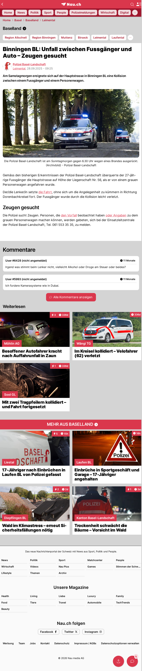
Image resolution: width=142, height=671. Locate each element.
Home (7, 20)
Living (33, 596)
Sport (62, 560)
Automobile (94, 602)
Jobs (33, 643)
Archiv (62, 572)
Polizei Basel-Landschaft (29, 64)
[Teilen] (118, 661)
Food (4, 602)
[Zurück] (2, 4)
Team (22, 643)
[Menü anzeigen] (139, 4)
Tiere (33, 602)
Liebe (62, 596)
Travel (62, 602)
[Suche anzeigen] (132, 4)
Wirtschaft (7, 566)
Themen (35, 572)
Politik (34, 560)
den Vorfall (69, 215)
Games (91, 566)
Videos (34, 566)
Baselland (31, 20)
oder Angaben (116, 215)
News (4, 560)
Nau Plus (64, 566)
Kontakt (45, 643)
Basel (18, 20)
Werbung (8, 643)
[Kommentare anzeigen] (132, 661)
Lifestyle (6, 572)
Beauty (5, 608)
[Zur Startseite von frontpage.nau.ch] (71, 4)
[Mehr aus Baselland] (71, 424)
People (120, 560)
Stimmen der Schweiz (129, 566)
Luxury (91, 596)
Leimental (48, 20)
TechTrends (123, 602)
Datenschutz (61, 643)
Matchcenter (95, 560)
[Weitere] (135, 12)
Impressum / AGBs (85, 643)
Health (5, 596)
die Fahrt (45, 192)
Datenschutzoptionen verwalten (120, 643)
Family (120, 596)
